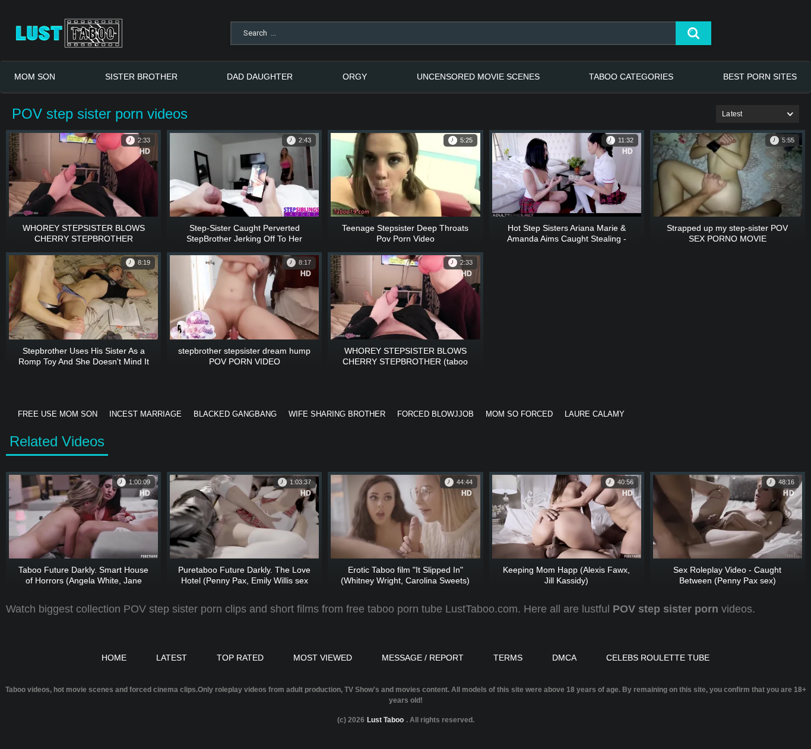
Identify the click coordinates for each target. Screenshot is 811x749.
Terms (507, 657)
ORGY (355, 76)
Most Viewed (322, 657)
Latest (171, 657)
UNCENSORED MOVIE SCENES (478, 76)
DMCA (564, 657)
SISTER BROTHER (141, 76)
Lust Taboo (385, 720)
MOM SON (34, 76)
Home (114, 657)
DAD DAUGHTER (260, 76)
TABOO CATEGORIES (631, 76)
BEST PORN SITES (760, 76)
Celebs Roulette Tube (657, 657)
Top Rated (240, 657)
